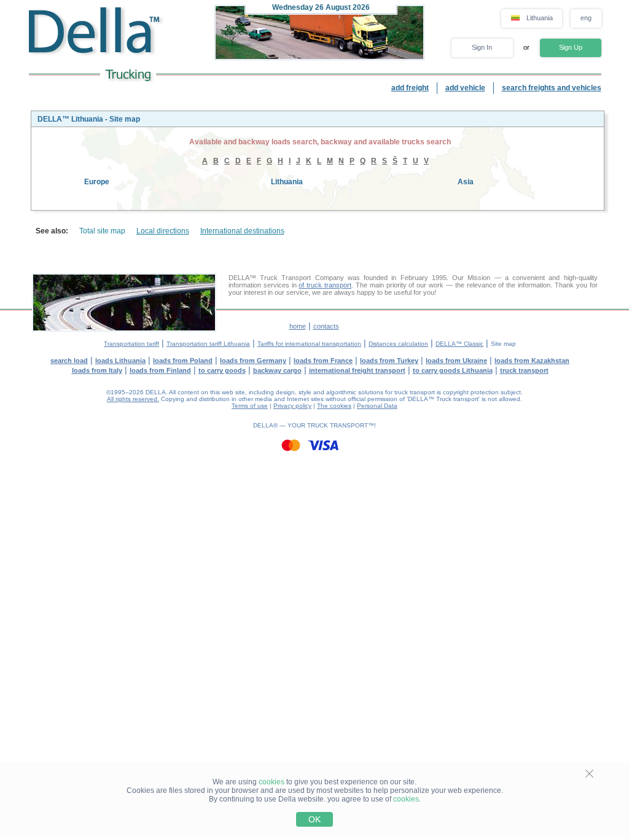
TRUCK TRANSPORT (337, 425)
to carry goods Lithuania (453, 370)
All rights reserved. (133, 399)
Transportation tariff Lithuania (208, 343)
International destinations (242, 231)
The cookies (334, 405)
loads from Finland (160, 370)
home (297, 326)
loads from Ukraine (456, 360)
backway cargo (277, 370)
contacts (326, 326)
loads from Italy (97, 370)
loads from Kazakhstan (531, 360)
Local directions (162, 231)
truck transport (524, 370)
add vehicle (465, 88)
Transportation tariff (131, 343)
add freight (410, 88)
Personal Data (377, 405)
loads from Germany (253, 360)
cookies (271, 782)
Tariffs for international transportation (309, 343)
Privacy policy (292, 405)
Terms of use (250, 405)
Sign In (482, 47)
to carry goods (222, 370)
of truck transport (325, 285)
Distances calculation (398, 343)
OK (314, 819)
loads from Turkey (389, 360)
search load (69, 360)
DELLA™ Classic (459, 343)
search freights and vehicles (551, 88)
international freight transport (357, 370)
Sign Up (570, 47)
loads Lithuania (120, 360)
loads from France (323, 360)
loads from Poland (183, 360)
